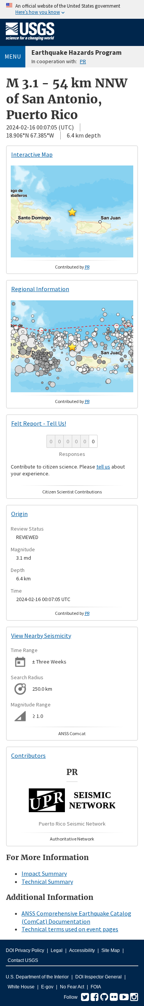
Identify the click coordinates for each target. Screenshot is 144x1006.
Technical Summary (47, 881)
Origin (19, 514)
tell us (103, 466)
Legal (57, 950)
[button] (72, 211)
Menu (13, 56)
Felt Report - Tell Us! (38, 423)
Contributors (28, 755)
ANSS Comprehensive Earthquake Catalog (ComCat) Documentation (76, 917)
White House (21, 987)
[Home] (30, 42)
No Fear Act (72, 987)
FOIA (96, 987)
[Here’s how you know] (72, 9)
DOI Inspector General (98, 977)
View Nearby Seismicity (41, 635)
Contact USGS (23, 960)
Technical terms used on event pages (70, 929)
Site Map (110, 950)
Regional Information (40, 289)
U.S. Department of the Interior (37, 977)
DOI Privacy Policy (25, 950)
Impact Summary (44, 873)
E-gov (47, 987)
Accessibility (82, 950)
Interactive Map (32, 154)
